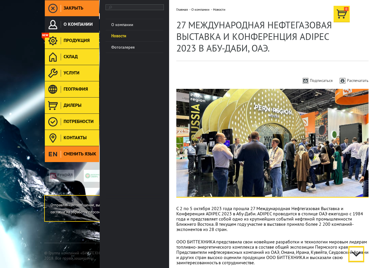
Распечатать (358, 80)
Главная (182, 9)
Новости (219, 9)
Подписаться (321, 80)
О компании (200, 9)
